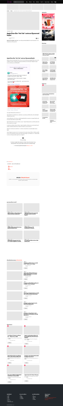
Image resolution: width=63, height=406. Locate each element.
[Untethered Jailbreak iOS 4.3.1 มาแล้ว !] (53, 116)
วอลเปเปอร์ (34, 397)
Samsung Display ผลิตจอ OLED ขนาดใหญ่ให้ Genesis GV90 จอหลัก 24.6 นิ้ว (45, 79)
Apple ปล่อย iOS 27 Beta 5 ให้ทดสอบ (31, 374)
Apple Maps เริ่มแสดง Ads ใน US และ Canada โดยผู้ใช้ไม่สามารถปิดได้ (14, 241)
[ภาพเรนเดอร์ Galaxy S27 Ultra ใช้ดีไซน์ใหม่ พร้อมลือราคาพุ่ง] (53, 67)
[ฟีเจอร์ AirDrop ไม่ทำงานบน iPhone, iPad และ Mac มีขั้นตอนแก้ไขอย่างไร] (14, 350)
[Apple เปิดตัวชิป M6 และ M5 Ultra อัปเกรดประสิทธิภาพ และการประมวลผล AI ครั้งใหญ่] (50, 7)
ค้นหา (15, 2)
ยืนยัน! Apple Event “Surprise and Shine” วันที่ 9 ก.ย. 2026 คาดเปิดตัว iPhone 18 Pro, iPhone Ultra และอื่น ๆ (12, 8)
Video (52, 1)
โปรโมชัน (21, 396)
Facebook (34, 399)
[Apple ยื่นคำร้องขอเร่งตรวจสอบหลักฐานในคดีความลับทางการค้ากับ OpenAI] (31, 207)
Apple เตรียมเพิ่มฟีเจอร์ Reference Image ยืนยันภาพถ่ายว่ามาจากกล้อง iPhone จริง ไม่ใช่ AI (30, 274)
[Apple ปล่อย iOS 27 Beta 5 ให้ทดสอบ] (31, 369)
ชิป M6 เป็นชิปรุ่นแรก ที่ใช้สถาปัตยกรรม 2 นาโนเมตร (29, 228)
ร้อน (8, 326)
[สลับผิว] (54, 2)
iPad (34, 1)
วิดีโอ (21, 395)
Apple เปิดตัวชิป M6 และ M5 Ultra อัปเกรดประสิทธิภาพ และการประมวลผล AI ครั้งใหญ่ (49, 8)
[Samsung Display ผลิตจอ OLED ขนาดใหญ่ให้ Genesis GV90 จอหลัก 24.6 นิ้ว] (45, 75)
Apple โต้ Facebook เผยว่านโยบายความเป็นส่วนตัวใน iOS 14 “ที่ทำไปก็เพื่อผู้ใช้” (45, 110)
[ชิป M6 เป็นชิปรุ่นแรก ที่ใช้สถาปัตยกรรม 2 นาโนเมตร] (31, 221)
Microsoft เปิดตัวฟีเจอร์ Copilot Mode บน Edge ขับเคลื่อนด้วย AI (52, 102)
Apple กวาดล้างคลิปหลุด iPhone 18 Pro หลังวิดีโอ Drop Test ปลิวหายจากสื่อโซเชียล (31, 336)
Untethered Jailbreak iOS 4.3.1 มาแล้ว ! (53, 121)
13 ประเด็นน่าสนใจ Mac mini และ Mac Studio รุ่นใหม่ (31, 241)
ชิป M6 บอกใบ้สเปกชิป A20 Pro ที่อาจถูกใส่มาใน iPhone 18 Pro (14, 228)
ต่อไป (55, 7)
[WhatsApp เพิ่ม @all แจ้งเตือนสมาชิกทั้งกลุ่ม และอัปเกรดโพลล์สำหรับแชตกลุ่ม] (14, 295)
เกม (33, 395)
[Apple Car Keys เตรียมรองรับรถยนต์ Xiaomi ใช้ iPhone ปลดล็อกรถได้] (14, 207)
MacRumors (10, 161)
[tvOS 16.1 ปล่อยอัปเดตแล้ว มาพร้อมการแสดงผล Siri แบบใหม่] (45, 98)
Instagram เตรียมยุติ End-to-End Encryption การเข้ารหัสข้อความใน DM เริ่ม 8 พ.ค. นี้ (31, 314)
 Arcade (34, 396)
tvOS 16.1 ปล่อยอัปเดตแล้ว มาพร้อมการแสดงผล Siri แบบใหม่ (45, 102)
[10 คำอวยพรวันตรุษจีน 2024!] (45, 115)
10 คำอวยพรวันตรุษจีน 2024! (45, 118)
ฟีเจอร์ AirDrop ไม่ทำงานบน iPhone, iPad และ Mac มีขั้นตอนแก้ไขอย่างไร (14, 356)
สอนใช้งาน (21, 397)
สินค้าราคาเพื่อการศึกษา (10, 401)
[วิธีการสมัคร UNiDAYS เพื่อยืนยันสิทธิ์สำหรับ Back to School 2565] (14, 369)
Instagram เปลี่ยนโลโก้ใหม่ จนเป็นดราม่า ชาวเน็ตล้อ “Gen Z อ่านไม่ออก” (31, 284)
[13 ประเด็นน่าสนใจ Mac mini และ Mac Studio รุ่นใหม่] (31, 235)
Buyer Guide (47, 1)
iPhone (30, 1)
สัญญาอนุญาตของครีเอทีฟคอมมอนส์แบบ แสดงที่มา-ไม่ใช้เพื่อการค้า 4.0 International (50, 398)
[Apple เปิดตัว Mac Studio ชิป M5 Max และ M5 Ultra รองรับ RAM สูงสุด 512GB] (38, 7)
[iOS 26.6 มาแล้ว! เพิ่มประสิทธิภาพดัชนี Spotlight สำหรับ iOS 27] (31, 350)
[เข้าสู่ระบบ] (55, 2)
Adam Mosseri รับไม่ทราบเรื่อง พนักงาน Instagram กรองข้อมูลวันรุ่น (53, 79)
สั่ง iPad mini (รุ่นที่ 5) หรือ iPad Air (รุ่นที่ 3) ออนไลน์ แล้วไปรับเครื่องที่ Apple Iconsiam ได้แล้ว (53, 110)
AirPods (9, 399)
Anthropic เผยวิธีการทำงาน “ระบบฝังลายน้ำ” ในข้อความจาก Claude (31, 263)
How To (42, 1)
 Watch (37, 1)
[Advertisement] (23, 49)
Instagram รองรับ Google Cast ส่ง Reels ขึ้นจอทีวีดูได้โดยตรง (30, 304)
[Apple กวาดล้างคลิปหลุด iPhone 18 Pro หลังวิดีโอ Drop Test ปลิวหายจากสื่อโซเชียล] (31, 330)
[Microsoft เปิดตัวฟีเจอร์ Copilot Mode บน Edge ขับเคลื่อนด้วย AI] (53, 98)
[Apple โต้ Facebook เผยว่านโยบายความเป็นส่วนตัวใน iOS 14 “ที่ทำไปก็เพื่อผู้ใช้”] (45, 106)
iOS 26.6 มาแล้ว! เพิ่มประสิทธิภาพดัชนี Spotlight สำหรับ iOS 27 (31, 356)
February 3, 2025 (29, 145)
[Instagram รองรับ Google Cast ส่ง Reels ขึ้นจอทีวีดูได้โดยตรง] (14, 305)
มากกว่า (9, 338)
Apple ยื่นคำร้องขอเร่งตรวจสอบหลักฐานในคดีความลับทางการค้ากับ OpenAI (31, 214)
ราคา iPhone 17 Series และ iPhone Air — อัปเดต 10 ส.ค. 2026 (14, 336)
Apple (11, 239)
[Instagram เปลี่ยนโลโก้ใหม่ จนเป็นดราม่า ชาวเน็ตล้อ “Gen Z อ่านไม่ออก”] (14, 285)
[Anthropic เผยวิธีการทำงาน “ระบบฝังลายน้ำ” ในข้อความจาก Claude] (14, 265)
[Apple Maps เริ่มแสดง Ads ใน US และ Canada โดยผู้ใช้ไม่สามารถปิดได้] (14, 235)
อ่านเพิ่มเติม (25, 288)
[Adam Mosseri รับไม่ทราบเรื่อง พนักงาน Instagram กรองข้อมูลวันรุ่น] (53, 75)
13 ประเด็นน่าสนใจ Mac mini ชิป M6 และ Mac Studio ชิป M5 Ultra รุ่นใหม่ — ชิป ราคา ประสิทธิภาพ (53, 62)
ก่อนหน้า (7, 7)
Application (19, 260)
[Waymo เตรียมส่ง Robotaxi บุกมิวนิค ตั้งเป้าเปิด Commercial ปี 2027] (45, 67)
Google (34, 398)
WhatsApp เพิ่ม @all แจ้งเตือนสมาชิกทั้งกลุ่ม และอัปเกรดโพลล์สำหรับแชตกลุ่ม (31, 294)
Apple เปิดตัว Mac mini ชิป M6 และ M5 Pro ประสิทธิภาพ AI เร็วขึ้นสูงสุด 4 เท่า (25, 8)
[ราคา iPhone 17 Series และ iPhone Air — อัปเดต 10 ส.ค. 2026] (14, 330)
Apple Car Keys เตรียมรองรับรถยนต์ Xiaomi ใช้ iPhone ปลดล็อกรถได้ (15, 214)
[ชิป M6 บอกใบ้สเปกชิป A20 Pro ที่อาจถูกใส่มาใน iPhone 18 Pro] (14, 221)
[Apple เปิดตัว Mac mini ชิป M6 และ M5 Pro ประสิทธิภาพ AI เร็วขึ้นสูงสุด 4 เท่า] (25, 7)
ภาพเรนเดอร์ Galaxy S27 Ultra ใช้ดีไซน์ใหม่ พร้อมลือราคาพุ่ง (53, 70)
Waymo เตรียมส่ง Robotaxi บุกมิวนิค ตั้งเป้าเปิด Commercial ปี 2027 (44, 70)
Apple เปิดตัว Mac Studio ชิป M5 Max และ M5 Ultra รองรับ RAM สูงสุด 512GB (37, 8)
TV (8, 398)
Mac (27, 1)
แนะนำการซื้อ (21, 398)
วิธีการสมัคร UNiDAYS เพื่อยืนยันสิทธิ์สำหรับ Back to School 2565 (14, 375)
